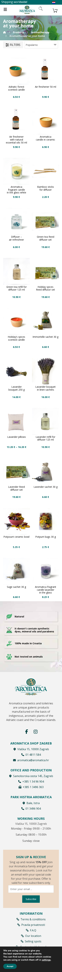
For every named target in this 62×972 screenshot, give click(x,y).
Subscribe (31, 899)
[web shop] (27, 10)
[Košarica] (55, 10)
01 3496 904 (33, 808)
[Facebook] (26, 731)
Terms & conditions (33, 919)
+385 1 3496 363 (33, 787)
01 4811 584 (33, 755)
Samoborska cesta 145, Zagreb (33, 776)
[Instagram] (35, 731)
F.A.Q (33, 930)
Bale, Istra (33, 803)
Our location (33, 936)
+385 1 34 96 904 (33, 781)
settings (46, 959)
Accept (10, 966)
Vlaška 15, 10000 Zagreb (33, 749)
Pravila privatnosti (33, 925)
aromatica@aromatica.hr (33, 760)
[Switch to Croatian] (53, 3)
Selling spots (33, 941)
